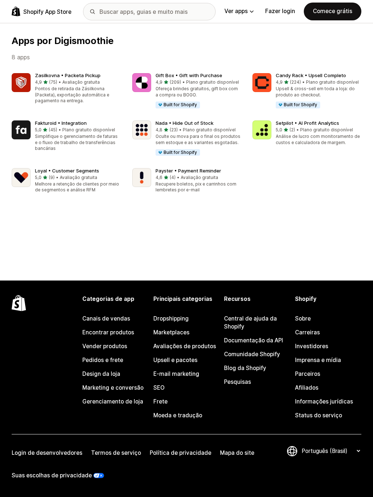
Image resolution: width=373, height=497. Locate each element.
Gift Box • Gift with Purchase (189, 75)
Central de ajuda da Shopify (250, 322)
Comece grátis (332, 11)
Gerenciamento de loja (112, 401)
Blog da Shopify (245, 368)
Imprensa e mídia (318, 360)
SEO (159, 387)
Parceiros (307, 373)
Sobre (303, 318)
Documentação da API (253, 340)
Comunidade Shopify (252, 354)
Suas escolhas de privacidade (52, 475)
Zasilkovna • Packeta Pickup (68, 75)
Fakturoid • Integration (61, 123)
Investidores (311, 346)
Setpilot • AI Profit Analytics (307, 123)
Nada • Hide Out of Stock (184, 123)
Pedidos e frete (102, 360)
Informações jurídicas (324, 401)
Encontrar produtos (108, 332)
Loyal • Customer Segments (67, 171)
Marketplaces (171, 332)
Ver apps (236, 11)
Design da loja (101, 373)
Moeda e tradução (177, 415)
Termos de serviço (116, 452)
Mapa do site (237, 452)
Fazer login (280, 11)
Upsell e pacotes (175, 360)
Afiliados (306, 387)
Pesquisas (237, 381)
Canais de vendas (106, 318)
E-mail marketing (176, 373)
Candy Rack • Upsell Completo (311, 75)
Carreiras (307, 332)
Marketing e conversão (113, 387)
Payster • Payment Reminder (188, 171)
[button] (66, 89)
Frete (160, 401)
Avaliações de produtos (184, 346)
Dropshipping (171, 318)
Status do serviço (318, 415)
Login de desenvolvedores (47, 452)
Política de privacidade (180, 452)
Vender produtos (104, 346)
